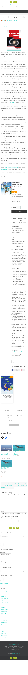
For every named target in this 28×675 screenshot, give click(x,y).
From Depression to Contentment (11, 167)
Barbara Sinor (4, 605)
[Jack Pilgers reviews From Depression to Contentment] (19, 448)
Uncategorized (4, 635)
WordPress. (18, 653)
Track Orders (9, 415)
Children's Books (4, 613)
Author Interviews (4, 598)
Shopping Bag (8, 420)
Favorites (19, 415)
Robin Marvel (3, 633)
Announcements (4, 594)
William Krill (3, 637)
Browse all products (4, 583)
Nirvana (13, 653)
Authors (4, 13)
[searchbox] (12, 536)
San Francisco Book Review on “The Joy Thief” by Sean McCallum (7, 485)
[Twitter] (14, 2)
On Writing (3, 629)
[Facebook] (11, 2)
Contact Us (14, 650)
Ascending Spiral (12, 102)
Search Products (8, 410)
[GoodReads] (16, 2)
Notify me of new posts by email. (8, 518)
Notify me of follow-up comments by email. (10, 516)
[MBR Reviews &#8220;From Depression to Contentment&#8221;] (6, 463)
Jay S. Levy (3, 616)
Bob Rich (8, 13)
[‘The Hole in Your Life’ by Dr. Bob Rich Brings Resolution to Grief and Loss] (6, 448)
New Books (3, 626)
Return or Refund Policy (14, 644)
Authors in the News (5, 602)
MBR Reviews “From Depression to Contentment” (5, 469)
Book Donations (4, 609)
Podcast (2, 631)
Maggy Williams (4, 622)
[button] (16, 361)
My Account (19, 410)
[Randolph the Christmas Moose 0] (6, 188)
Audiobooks (3, 596)
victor (3, 20)
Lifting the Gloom (4, 169)
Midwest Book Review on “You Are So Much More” (21, 484)
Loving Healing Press (7, 5)
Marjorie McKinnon (4, 624)
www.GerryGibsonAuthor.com (18, 351)
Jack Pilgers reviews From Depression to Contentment (18, 453)
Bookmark (4, 476)
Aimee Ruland (4, 591)
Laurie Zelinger (4, 620)
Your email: (2, 552)
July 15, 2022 (9, 20)
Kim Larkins (3, 618)
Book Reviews (4, 611)
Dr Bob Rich (5, 26)
